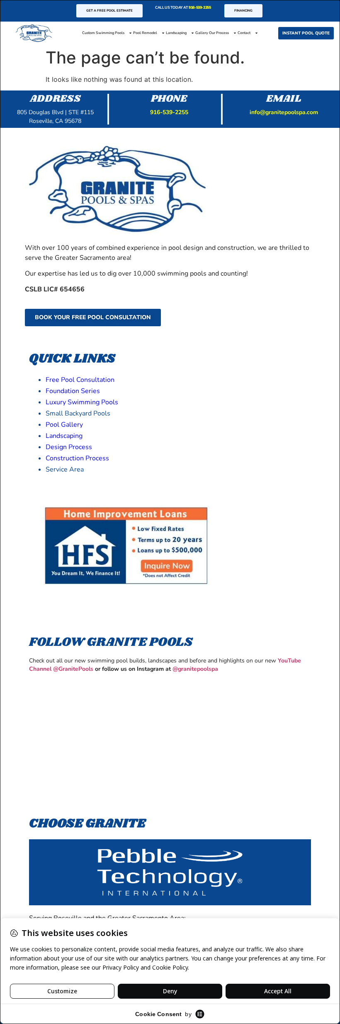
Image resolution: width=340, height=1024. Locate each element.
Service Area (65, 469)
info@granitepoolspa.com (284, 112)
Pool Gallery (64, 424)
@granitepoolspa (195, 669)
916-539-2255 (200, 7)
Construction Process (77, 458)
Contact (244, 32)
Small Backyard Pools (78, 413)
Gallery (201, 32)
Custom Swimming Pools (103, 32)
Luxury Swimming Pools (82, 402)
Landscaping (176, 32)
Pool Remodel (145, 32)
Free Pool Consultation (80, 379)
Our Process (219, 32)
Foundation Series (73, 391)
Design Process (69, 447)
